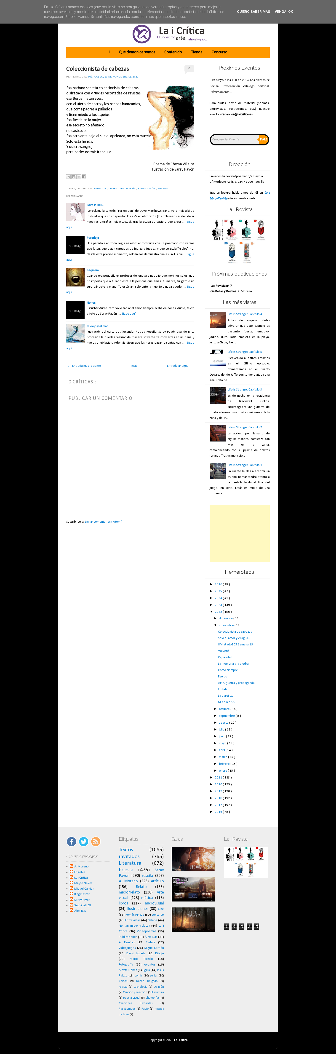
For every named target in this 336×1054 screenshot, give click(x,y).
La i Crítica (81, 878)
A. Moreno (81, 866)
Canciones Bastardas (136, 1003)
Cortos (123, 981)
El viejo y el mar (97, 326)
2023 (219, 605)
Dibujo (159, 953)
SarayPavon (82, 900)
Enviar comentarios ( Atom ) (103, 522)
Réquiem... (94, 270)
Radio (145, 1008)
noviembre (227, 625)
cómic (138, 975)
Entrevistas (132, 920)
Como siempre (228, 670)
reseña (147, 876)
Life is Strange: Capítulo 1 (245, 465)
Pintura (150, 942)
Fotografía (126, 964)
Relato (141, 887)
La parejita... (226, 696)
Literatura (117, 188)
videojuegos (127, 948)
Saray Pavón (147, 188)
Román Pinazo (134, 915)
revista (123, 986)
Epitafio (223, 689)
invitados (100, 188)
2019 (219, 791)
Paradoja (93, 238)
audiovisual (154, 903)
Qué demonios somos (137, 52)
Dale (263, 139)
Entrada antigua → (180, 366)
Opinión (159, 986)
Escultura (158, 992)
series (154, 975)
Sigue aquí (129, 314)
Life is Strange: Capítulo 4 (245, 314)
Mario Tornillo (141, 959)
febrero (224, 764)
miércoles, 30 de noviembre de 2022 (113, 76)
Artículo (157, 881)
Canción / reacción (135, 992)
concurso (158, 915)
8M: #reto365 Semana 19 (235, 644)
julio (222, 729)
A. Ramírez (127, 942)
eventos (149, 964)
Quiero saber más (253, 12)
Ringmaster (82, 894)
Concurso (219, 52)
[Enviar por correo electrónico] (68, 176)
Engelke (79, 872)
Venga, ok (284, 12)
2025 (219, 591)
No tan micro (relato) (134, 926)
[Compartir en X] (78, 176)
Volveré (223, 651)
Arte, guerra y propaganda (236, 683)
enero (223, 771)
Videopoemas (146, 931)
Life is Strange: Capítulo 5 (245, 352)
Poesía (131, 188)
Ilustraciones (137, 909)
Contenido (173, 52)
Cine (161, 909)
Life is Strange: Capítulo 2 (245, 427)
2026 (219, 584)
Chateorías (153, 997)
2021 (219, 777)
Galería (152, 920)
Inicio (134, 366)
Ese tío (222, 676)
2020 (219, 784)
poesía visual (131, 997)
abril (222, 750)
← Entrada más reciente (84, 366)
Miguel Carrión (84, 889)
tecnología (140, 986)
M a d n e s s (226, 702)
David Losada (136, 953)
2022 (219, 612)
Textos (163, 188)
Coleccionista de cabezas (97, 69)
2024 (219, 598)
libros (123, 903)
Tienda (197, 52)
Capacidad (225, 657)
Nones (91, 303)
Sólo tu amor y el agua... (234, 638)
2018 (219, 798)
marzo (223, 757)
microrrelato (129, 892)
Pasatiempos (127, 1008)
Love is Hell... (95, 205)
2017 (219, 805)
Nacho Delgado (147, 981)
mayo (223, 743)
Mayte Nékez (83, 883)
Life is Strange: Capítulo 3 (245, 389)
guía (147, 970)
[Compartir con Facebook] (84, 176)
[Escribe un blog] (73, 176)
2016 (219, 812)
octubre (224, 709)
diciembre (226, 618)
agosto (224, 723)
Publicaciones (128, 937)
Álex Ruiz (80, 911)
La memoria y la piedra (233, 664)
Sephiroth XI (82, 905)
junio (222, 736)
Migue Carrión (154, 948)
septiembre (227, 716)
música (147, 898)
